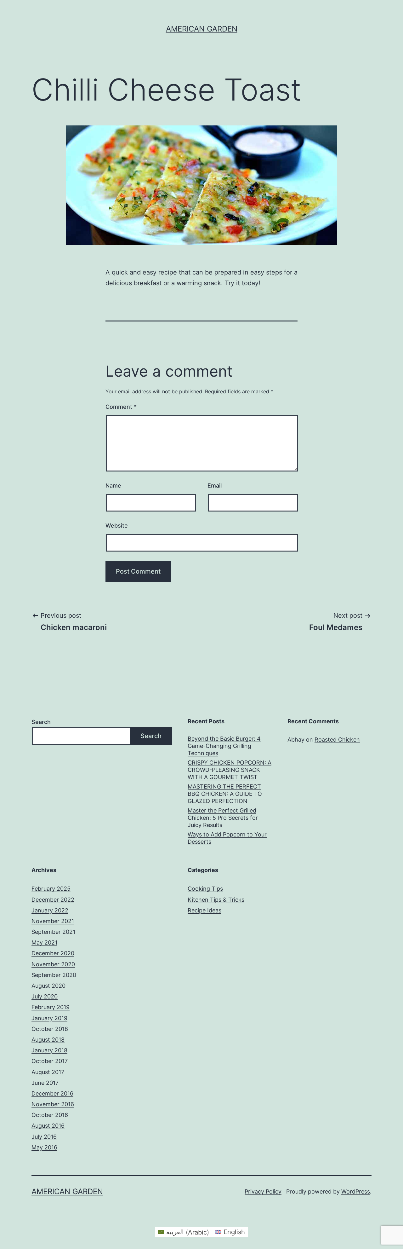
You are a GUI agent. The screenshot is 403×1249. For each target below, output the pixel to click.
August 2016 (48, 1125)
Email (214, 485)
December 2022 (52, 899)
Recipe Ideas (204, 910)
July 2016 (44, 1136)
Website (116, 525)
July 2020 (44, 996)
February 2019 (50, 1007)
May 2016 (44, 1147)
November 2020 (53, 964)
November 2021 (52, 921)
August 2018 (48, 1039)
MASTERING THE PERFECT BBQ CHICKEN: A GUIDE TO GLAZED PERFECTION (225, 794)
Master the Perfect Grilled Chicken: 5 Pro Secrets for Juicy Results (223, 818)
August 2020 (48, 985)
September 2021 (53, 931)
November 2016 (52, 1104)
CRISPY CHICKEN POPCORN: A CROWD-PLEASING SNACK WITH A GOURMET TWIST (229, 770)
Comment (121, 406)
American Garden (201, 28)
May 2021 (44, 942)
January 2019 (49, 1018)
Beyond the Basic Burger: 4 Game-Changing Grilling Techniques (224, 746)
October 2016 (49, 1115)
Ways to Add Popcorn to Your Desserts (227, 838)
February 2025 (51, 888)
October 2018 (49, 1029)
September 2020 (53, 975)
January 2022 (49, 910)
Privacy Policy (263, 1191)
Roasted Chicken (337, 739)
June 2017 (45, 1082)
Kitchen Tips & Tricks (216, 899)
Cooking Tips (205, 888)
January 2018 (49, 1050)
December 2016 (52, 1093)
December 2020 (52, 953)
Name (113, 485)
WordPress (355, 1191)
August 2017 (47, 1072)
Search (41, 722)
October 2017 (49, 1061)
